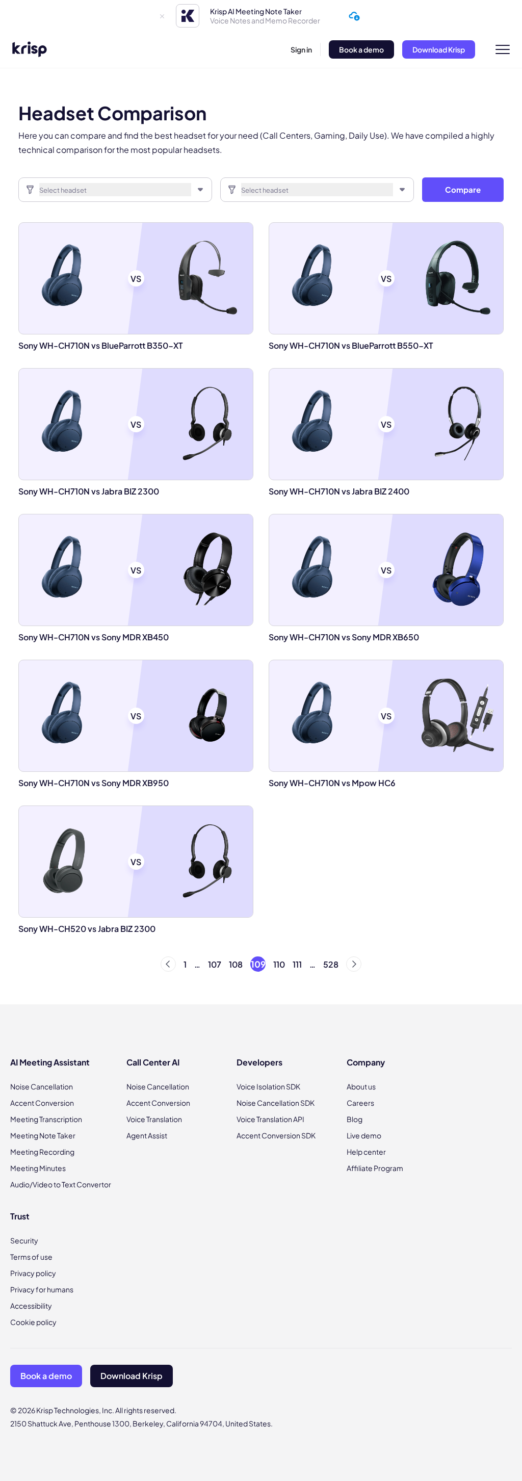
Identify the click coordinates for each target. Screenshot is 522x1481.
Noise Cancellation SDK (276, 1102)
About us (361, 1086)
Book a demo (361, 49)
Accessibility (31, 1305)
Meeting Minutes (38, 1168)
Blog (354, 1119)
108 (236, 964)
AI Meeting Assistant (50, 1062)
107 (214, 964)
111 (297, 964)
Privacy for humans (41, 1289)
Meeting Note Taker (42, 1135)
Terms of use (31, 1256)
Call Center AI (152, 1062)
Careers (360, 1102)
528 (330, 964)
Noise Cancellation (41, 1086)
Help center (366, 1151)
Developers (259, 1062)
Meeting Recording (42, 1151)
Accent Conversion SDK (276, 1135)
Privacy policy (33, 1273)
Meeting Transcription (46, 1119)
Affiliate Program (375, 1168)
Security (24, 1240)
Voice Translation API (270, 1119)
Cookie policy (33, 1322)
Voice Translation (154, 1119)
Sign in (301, 49)
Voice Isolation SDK (268, 1086)
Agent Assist (146, 1135)
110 (279, 964)
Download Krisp (438, 49)
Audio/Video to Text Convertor (60, 1184)
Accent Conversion (42, 1102)
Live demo (364, 1135)
